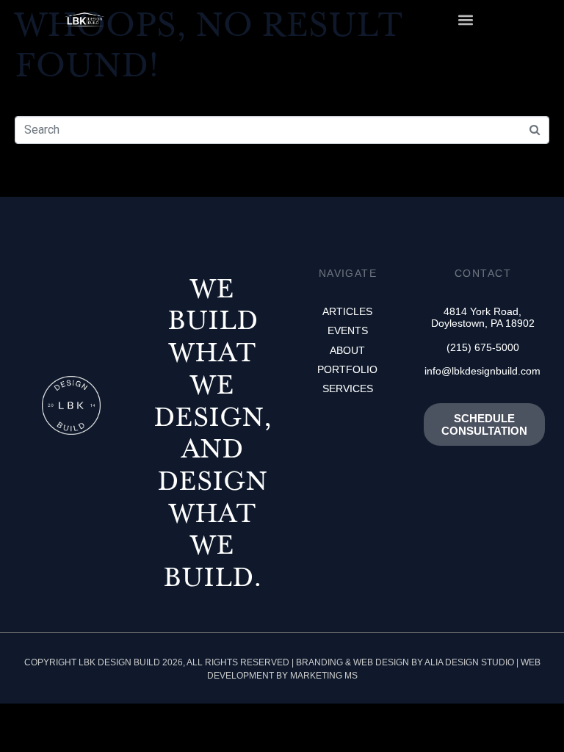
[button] (465, 19)
